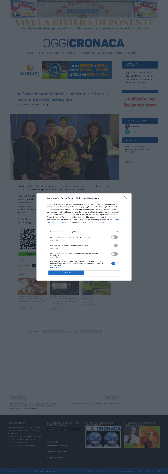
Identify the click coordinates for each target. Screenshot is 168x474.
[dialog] (84, 237)
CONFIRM (66, 273)
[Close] (126, 198)
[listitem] (84, 231)
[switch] (114, 237)
